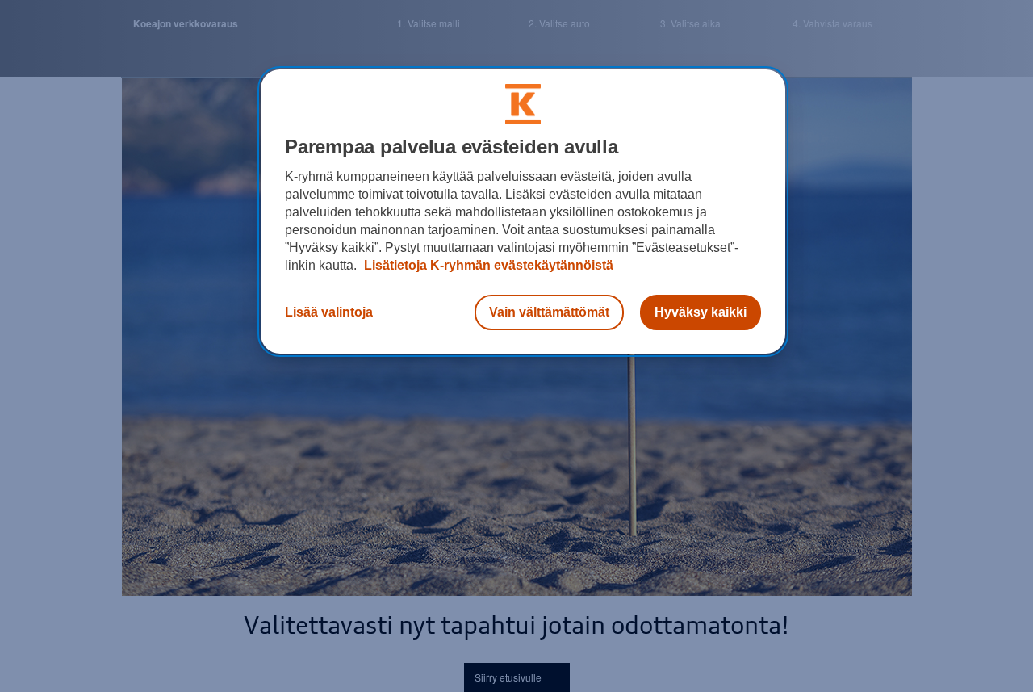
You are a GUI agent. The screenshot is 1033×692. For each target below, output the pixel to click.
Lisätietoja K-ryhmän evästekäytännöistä (487, 265)
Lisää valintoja (329, 312)
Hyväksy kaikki (701, 312)
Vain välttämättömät (549, 312)
